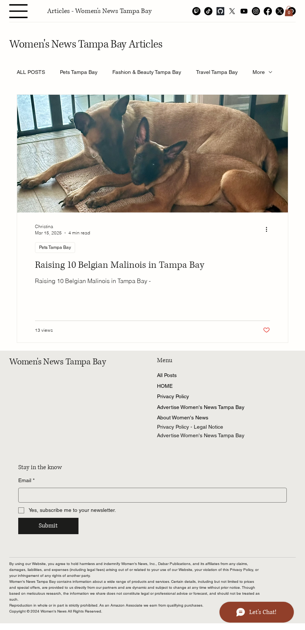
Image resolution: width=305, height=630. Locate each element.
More (259, 72)
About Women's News (182, 417)
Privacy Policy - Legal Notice (190, 427)
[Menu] (18, 11)
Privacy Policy (173, 396)
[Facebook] (268, 11)
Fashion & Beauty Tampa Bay (146, 72)
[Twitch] (196, 11)
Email (26, 480)
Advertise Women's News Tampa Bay (200, 407)
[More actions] (268, 229)
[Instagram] (256, 11)
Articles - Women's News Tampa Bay (99, 11)
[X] (232, 11)
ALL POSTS (31, 72)
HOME (165, 386)
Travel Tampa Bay (217, 72)
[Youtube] (244, 11)
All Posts (167, 375)
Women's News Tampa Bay (57, 362)
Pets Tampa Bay (78, 72)
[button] (289, 11)
